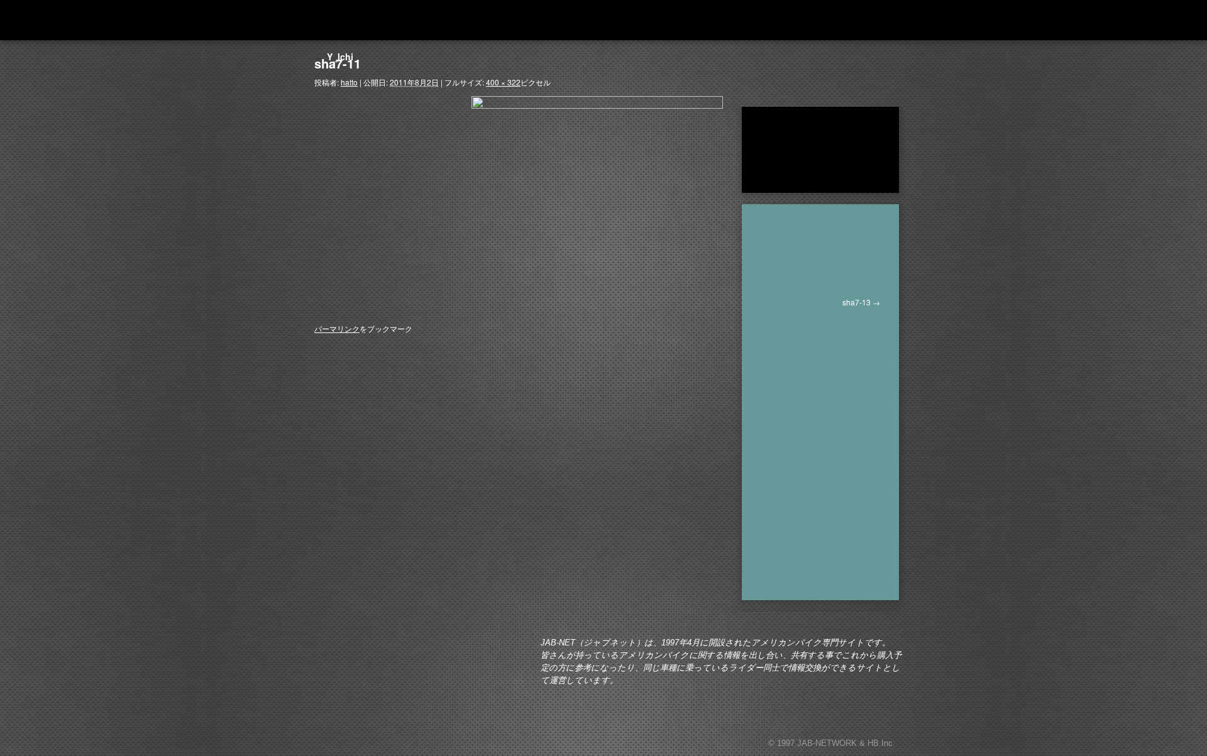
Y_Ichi (333, 56)
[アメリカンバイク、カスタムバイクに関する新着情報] (555, 20)
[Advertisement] (828, 399)
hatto (349, 82)
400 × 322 (503, 82)
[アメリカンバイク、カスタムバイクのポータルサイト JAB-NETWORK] (389, 20)
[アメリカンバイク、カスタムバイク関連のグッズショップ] (844, 20)
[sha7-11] (597, 197)
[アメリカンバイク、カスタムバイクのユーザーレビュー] (680, 20)
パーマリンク (337, 328)
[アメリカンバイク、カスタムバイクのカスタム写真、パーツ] (607, 20)
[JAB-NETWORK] (383, 682)
